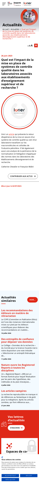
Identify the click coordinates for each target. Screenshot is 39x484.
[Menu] (4, 4)
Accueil (5, 29)
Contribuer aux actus (21, 176)
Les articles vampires (13, 391)
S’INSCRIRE (15, 428)
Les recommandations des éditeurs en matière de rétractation (17, 313)
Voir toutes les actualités (33, 299)
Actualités (12, 24)
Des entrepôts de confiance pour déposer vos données (17, 340)
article (11, 134)
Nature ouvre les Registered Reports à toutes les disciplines (18, 367)
